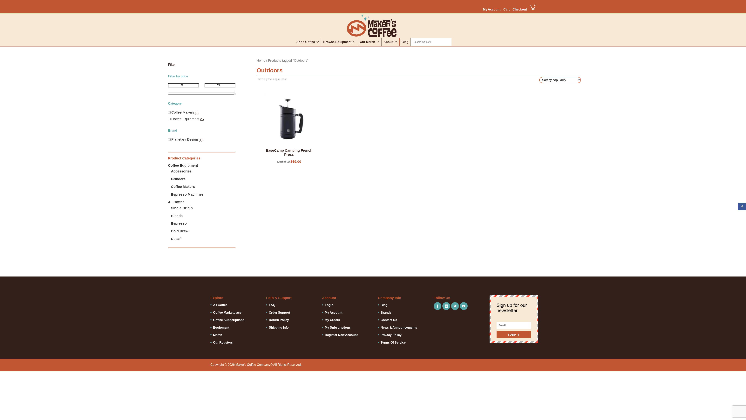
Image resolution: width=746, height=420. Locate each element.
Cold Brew (179, 231)
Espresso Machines (187, 194)
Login (329, 305)
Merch (217, 335)
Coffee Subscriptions (228, 320)
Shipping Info (279, 327)
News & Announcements (399, 327)
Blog (405, 42)
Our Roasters (223, 342)
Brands (386, 312)
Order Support (279, 312)
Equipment (221, 327)
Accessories (181, 171)
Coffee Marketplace (227, 312)
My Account (491, 9)
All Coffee (176, 202)
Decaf (175, 239)
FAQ (272, 305)
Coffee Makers (182, 112)
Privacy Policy (391, 335)
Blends (177, 216)
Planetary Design (184, 139)
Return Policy (279, 320)
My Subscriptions (338, 327)
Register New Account (341, 335)
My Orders (332, 320)
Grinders (178, 179)
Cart (506, 9)
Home (261, 60)
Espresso (179, 223)
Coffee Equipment (185, 119)
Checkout (519, 9)
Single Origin (182, 208)
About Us (390, 42)
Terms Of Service (393, 342)
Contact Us (389, 320)
